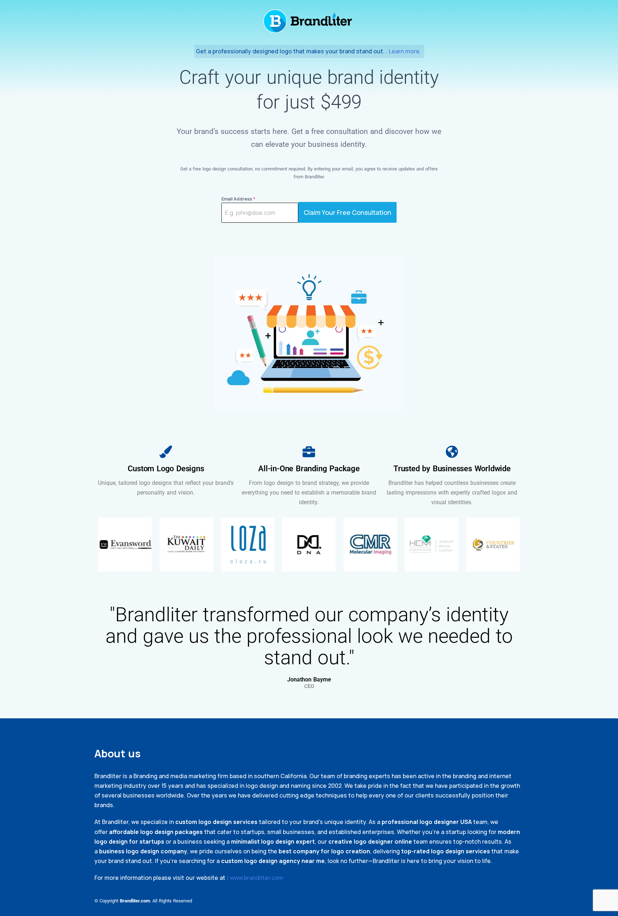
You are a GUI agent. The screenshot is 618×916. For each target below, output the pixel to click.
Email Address (238, 199)
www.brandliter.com (256, 878)
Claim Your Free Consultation (347, 212)
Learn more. (405, 51)
